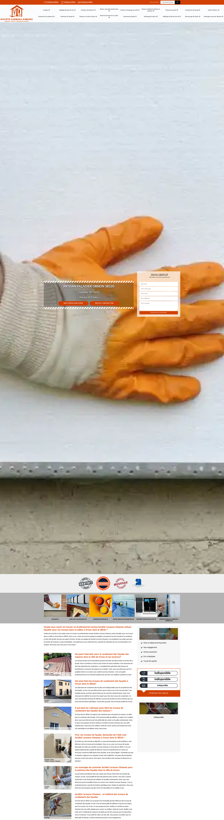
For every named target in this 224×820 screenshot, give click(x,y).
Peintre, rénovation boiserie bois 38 (109, 10)
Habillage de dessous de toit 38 (172, 16)
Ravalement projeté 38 (129, 16)
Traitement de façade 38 (67, 16)
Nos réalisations (73, 303)
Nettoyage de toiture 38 (151, 16)
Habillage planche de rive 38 (67, 10)
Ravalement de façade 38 (192, 10)
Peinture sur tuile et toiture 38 (88, 16)
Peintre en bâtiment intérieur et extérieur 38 (151, 10)
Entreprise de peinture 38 (88, 10)
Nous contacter (104, 303)
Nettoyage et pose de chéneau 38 (213, 16)
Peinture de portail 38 (172, 10)
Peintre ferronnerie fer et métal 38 (109, 16)
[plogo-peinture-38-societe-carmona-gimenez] (16, 13)
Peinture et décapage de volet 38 (130, 10)
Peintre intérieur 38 (213, 10)
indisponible (52, 2)
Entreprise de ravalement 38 (46, 16)
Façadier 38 (46, 10)
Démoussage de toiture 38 (192, 16)
